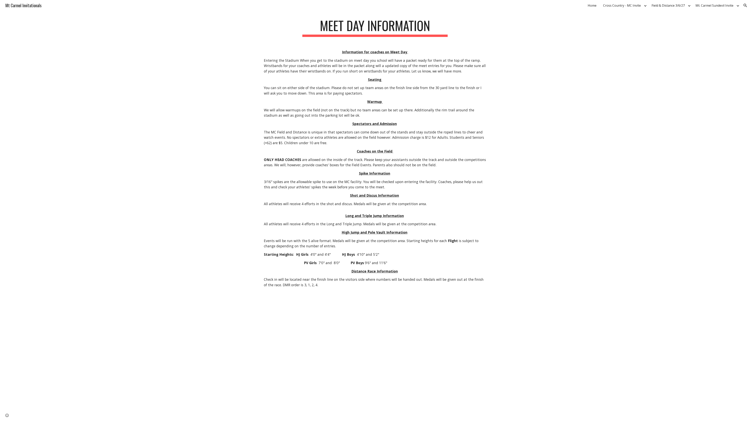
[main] (375, 27)
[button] (745, 5)
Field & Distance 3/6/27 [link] (668, 5)
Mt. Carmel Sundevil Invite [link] (714, 5)
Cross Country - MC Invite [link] (622, 5)
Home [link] (592, 5)
